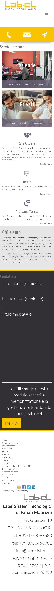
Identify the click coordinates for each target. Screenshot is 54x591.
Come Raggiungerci (10, 443)
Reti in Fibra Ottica (10, 469)
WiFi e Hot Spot (9, 474)
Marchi (5, 477)
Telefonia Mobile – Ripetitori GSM (16, 466)
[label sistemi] (20, 5)
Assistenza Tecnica (10, 480)
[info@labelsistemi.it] (27, 34)
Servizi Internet (9, 445)
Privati (5, 451)
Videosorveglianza (10, 471)
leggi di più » (46, 164)
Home (4, 440)
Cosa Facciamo (8, 457)
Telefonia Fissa (8, 463)
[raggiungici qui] (45, 34)
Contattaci (6, 483)
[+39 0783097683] (9, 34)
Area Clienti (7, 448)
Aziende (5, 454)
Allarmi (5, 460)
